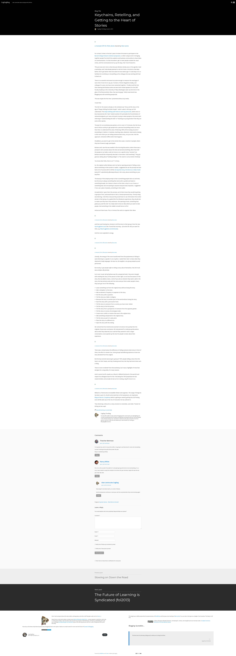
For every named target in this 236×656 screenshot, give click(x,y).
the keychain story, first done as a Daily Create (127, 170)
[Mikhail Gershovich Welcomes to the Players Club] (95, 386)
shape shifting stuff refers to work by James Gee (117, 111)
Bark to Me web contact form (80, 619)
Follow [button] (104, 634)
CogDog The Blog (106, 413)
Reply (97, 455)
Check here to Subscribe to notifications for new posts (108, 560)
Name (96, 532)
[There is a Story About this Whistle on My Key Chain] (95, 250)
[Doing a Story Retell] (95, 343)
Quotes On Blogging (88, 626)
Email (96, 536)
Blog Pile (98, 11)
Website (96, 540)
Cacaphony (107, 397)
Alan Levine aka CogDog (110, 483)
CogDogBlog (5, 2)
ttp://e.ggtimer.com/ (100, 226)
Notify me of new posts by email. (103, 548)
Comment (97, 515)
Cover (107, 653)
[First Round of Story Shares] (95, 240)
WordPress (157, 616)
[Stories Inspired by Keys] (95, 43)
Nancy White (104, 462)
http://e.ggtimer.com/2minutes (109, 229)
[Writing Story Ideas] (95, 217)
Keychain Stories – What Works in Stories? (109, 502)
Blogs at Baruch (99, 397)
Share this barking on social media (104, 410)
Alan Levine (125, 46)
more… (99, 616)
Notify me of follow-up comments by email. (105, 544)
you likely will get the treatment (65, 622)
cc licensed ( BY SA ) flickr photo (104, 46)
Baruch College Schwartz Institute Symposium (108, 56)
